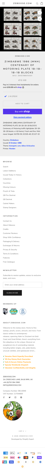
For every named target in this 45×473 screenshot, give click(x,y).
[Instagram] (15, 397)
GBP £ (21, 431)
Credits (5, 229)
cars (19, 146)
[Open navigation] (3, 3)
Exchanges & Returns (11, 245)
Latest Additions (9, 171)
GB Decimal (7, 199)
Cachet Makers (8, 203)
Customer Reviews (10, 233)
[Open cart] (42, 3)
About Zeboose (9, 225)
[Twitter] (9, 397)
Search (5, 167)
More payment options (23, 117)
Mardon (12, 148)
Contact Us (7, 221)
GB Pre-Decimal (9, 195)
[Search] (37, 3)
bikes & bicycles (28, 146)
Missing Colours (9, 187)
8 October (13, 143)
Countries (6, 183)
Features (6, 258)
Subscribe (12, 293)
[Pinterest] (21, 397)
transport (12, 146)
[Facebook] (4, 397)
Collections (7, 179)
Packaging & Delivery (11, 241)
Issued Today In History (12, 175)
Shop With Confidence (12, 237)
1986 (20, 143)
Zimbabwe (14, 140)
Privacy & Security (10, 249)
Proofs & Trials (9, 191)
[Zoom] (40, 13)
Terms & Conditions (10, 254)
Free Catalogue (9, 262)
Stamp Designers (9, 207)
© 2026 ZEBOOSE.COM (22, 436)
